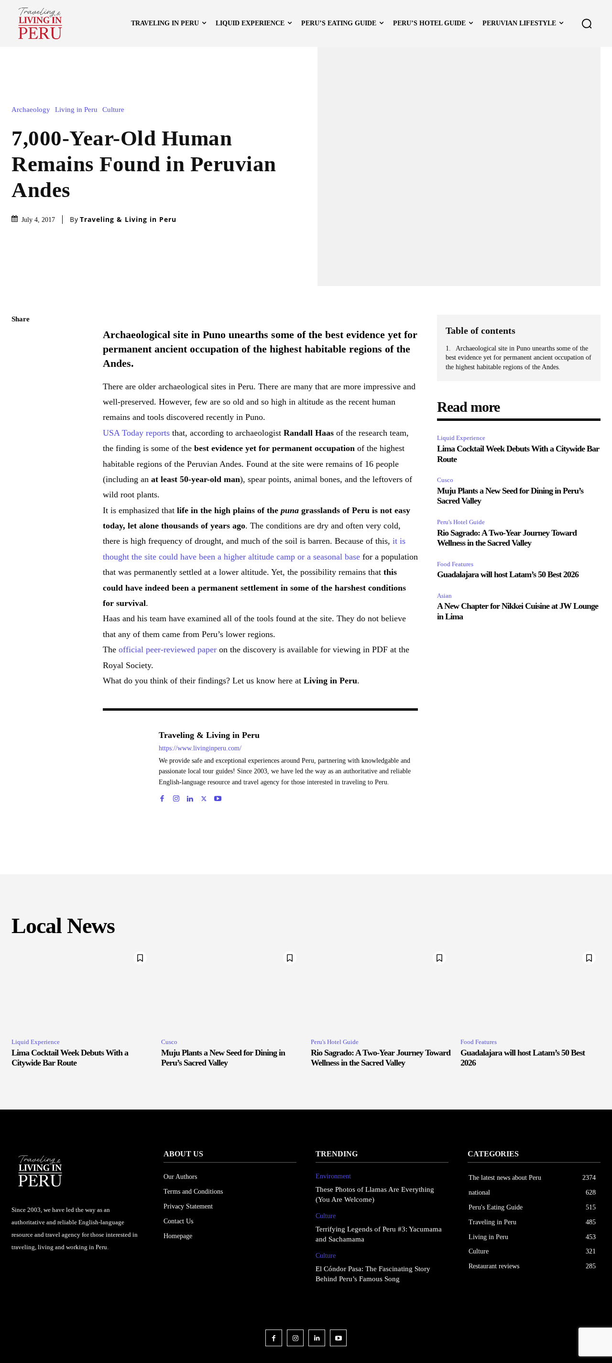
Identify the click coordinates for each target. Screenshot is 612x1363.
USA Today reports (136, 433)
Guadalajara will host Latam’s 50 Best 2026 (508, 574)
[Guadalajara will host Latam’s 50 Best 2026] (530, 988)
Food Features (455, 564)
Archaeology (30, 109)
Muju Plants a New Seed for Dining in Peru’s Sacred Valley (223, 1058)
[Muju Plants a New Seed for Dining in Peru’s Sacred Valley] (231, 988)
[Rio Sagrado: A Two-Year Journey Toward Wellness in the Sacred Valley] (381, 988)
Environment (333, 1176)
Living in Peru (76, 109)
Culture (113, 109)
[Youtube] (217, 796)
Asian (444, 595)
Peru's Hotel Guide (461, 522)
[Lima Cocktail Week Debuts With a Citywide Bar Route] (81, 988)
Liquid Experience (461, 437)
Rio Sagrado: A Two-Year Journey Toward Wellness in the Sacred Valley (507, 538)
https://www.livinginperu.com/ (200, 748)
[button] (587, 23)
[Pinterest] (21, 387)
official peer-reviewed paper (168, 649)
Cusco (445, 480)
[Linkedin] (190, 796)
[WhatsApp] (21, 409)
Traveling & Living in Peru (128, 219)
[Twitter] (21, 364)
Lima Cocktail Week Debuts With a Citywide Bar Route (69, 1058)
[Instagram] (176, 796)
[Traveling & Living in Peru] (126, 765)
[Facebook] (21, 342)
